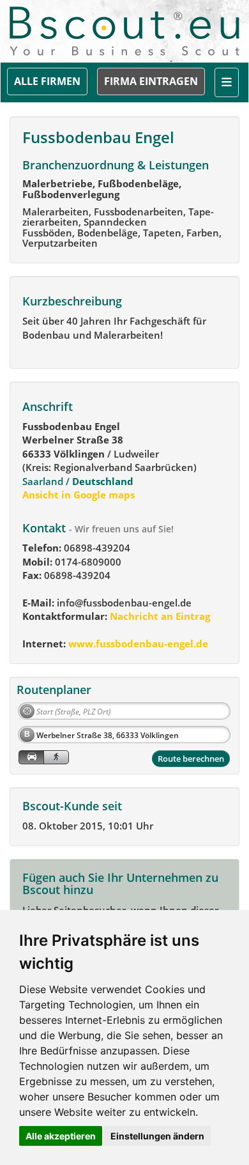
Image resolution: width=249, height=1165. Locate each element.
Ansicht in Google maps (78, 494)
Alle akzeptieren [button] (61, 1135)
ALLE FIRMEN (47, 81)
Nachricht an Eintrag (158, 616)
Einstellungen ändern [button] (157, 1135)
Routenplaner (54, 689)
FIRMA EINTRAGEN (151, 81)
